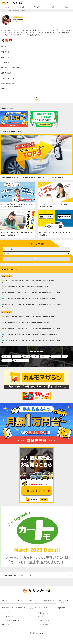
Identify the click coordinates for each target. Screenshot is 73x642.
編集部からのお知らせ (62, 608)
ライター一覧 (5, 613)
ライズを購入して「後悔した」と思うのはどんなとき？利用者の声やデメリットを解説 (32, 292)
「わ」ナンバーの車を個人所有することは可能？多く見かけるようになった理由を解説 (32, 340)
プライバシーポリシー (44, 620)
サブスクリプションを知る (34, 608)
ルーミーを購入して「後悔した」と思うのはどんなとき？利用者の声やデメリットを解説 (33, 304)
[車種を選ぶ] (36, 253)
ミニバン (35, 356)
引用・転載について (43, 624)
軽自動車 (26, 356)
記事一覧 (7, 7)
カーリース (6, 356)
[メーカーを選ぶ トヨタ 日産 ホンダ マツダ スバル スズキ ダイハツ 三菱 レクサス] (36, 249)
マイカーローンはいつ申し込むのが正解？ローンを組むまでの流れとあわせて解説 (31, 298)
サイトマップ (5, 628)
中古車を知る (5, 607)
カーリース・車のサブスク (22, 7)
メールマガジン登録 (7, 616)
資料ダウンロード (43, 613)
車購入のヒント (36, 7)
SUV (64, 356)
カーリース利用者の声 (51, 7)
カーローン (16, 356)
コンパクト (45, 356)
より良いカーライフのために (62, 601)
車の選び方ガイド (48, 601)
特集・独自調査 (65, 7)
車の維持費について (20, 608)
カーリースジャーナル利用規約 (10, 620)
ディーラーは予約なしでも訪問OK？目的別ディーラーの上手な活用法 (27, 286)
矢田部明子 (23, 10)
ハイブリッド (56, 356)
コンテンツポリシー (7, 624)
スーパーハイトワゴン (21, 360)
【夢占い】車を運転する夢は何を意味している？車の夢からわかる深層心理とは (30, 280)
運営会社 (40, 616)
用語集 (45, 607)
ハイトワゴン (7, 360)
